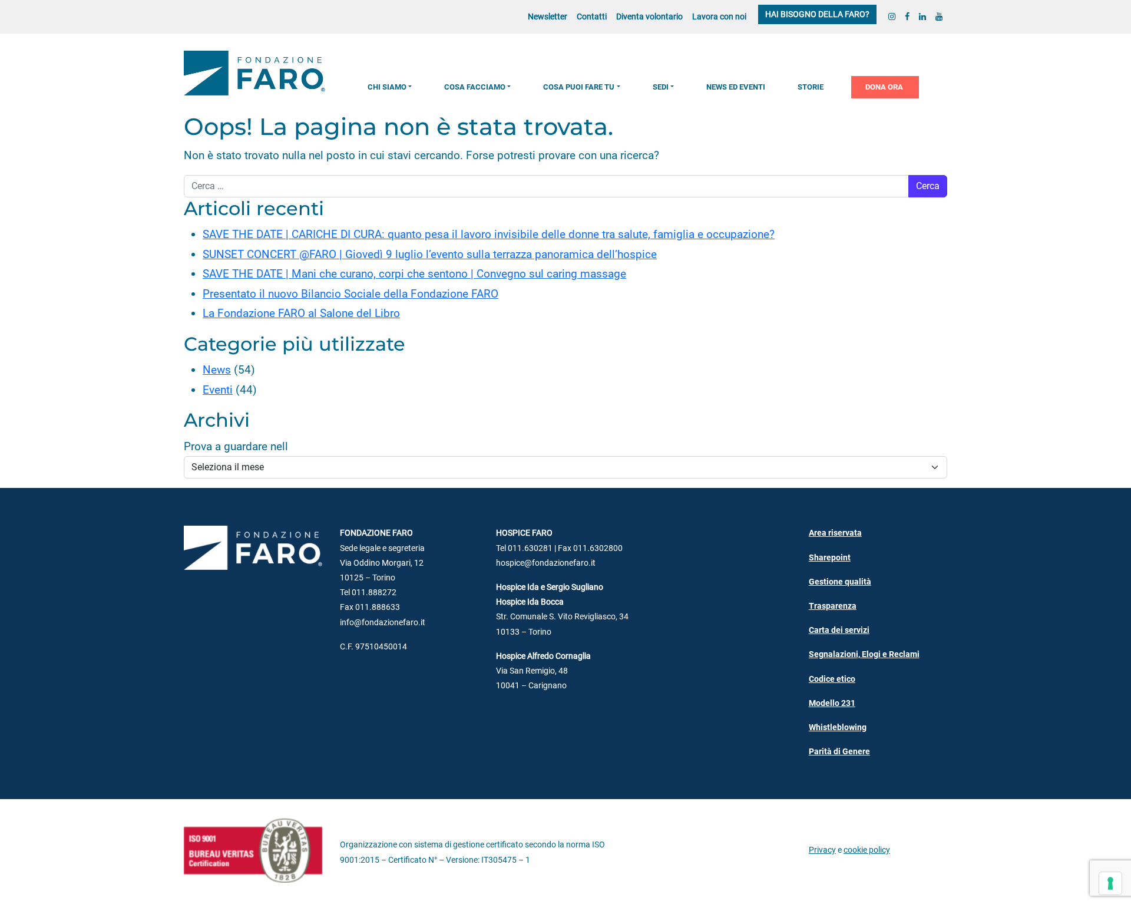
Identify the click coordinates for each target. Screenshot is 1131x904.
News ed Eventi (735, 87)
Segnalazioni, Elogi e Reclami (864, 654)
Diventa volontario (649, 17)
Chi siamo (387, 87)
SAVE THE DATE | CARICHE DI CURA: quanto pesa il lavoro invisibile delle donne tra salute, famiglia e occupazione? (489, 234)
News (217, 370)
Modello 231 (832, 703)
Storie (811, 87)
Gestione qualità (840, 582)
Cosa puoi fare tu (578, 87)
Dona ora (884, 87)
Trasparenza (832, 606)
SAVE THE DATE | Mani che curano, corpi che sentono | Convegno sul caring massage (414, 274)
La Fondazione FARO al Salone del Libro (301, 313)
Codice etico (832, 679)
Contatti (592, 17)
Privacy (822, 850)
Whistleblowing (838, 727)
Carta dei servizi (839, 630)
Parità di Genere (839, 752)
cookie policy (867, 850)
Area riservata (835, 533)
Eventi (218, 390)
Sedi (661, 87)
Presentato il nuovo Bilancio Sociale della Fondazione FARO (350, 294)
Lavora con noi (719, 17)
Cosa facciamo (474, 87)
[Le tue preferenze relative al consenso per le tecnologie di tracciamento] (1110, 883)
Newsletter (547, 17)
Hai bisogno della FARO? (817, 14)
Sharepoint (830, 558)
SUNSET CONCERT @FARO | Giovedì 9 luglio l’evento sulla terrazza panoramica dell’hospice (430, 254)
